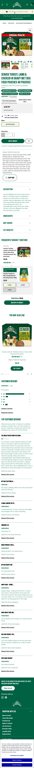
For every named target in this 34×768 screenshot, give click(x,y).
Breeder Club (7, 729)
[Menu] (2, 5)
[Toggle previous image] (4, 43)
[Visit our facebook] (6, 697)
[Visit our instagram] (2, 697)
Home (4, 23)
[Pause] (32, 11)
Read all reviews (7, 413)
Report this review (7, 474)
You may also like (17, 315)
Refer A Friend (7, 723)
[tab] (25, 100)
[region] (17, 753)
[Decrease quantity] (3, 135)
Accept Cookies (17, 765)
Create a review (6, 408)
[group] (17, 43)
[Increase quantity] (12, 135)
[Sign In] (27, 5)
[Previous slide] (27, 374)
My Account (6, 715)
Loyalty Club (6, 731)
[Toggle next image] (29, 43)
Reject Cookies (17, 760)
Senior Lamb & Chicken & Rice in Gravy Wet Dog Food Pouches (17, 353)
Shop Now (11, 178)
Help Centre (6, 734)
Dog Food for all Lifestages (24, 23)
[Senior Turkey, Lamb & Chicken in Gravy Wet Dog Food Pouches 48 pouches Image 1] (5, 65)
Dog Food (11, 23)
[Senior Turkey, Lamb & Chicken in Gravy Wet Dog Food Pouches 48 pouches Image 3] (24, 65)
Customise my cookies (17, 755)
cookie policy (15, 747)
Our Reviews (6, 726)
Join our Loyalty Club (11, 117)
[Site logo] (17, 4)
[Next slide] (31, 374)
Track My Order (7, 718)
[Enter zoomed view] (30, 30)
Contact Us (6, 721)
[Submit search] (7, 5)
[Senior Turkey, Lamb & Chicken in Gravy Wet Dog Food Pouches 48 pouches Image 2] (15, 65)
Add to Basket (17, 368)
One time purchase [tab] (9, 101)
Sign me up (8, 688)
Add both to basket (17, 303)
